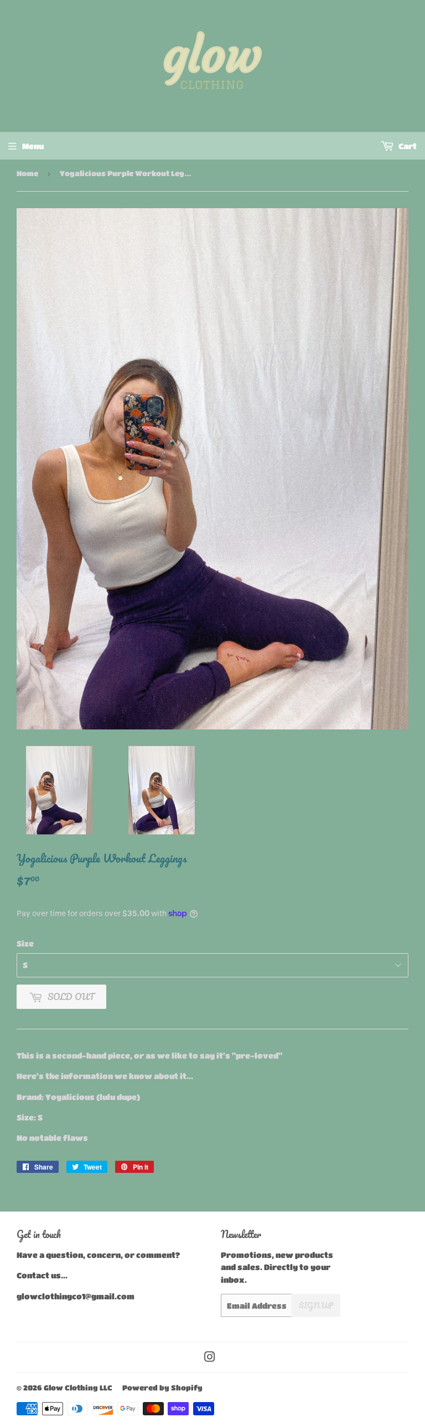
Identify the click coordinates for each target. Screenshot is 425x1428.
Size (25, 943)
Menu (33, 145)
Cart (407, 145)
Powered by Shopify (162, 1387)
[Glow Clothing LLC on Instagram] (209, 1357)
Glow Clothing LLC (78, 1387)
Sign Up (316, 1305)
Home (27, 173)
